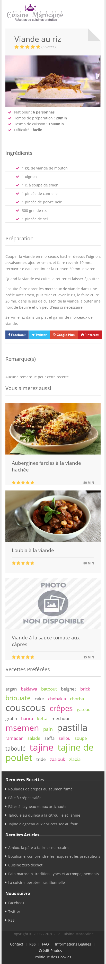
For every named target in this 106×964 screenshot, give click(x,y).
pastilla (72, 727)
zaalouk (57, 759)
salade (34, 738)
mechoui (60, 718)
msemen (22, 727)
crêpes (61, 708)
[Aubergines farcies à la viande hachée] (53, 453)
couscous (25, 707)
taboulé (15, 748)
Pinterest (91, 335)
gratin (11, 718)
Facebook (17, 335)
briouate (18, 697)
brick (85, 689)
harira (27, 718)
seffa (50, 738)
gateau (84, 709)
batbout (49, 689)
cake (39, 699)
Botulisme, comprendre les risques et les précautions (54, 856)
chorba (77, 699)
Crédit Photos (50, 950)
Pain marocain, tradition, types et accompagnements (53, 873)
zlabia (75, 759)
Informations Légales (73, 944)
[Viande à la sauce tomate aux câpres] (53, 627)
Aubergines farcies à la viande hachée (46, 466)
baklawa (29, 689)
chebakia (57, 699)
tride (41, 759)
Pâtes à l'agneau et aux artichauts (37, 806)
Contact (16, 944)
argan (11, 689)
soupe (81, 738)
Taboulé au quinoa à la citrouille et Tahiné (44, 815)
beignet (68, 689)
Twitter (41, 335)
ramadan (14, 738)
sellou (64, 738)
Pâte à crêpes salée (24, 797)
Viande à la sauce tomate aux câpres (46, 641)
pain (48, 729)
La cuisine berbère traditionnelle (36, 882)
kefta (42, 718)
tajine (42, 747)
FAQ (45, 944)
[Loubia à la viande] (53, 540)
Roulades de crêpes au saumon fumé (40, 789)
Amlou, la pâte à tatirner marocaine (38, 847)
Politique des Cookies (53, 956)
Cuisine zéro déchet (25, 865)
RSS (11, 920)
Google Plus (65, 335)
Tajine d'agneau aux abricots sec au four (43, 823)
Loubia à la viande (33, 550)
